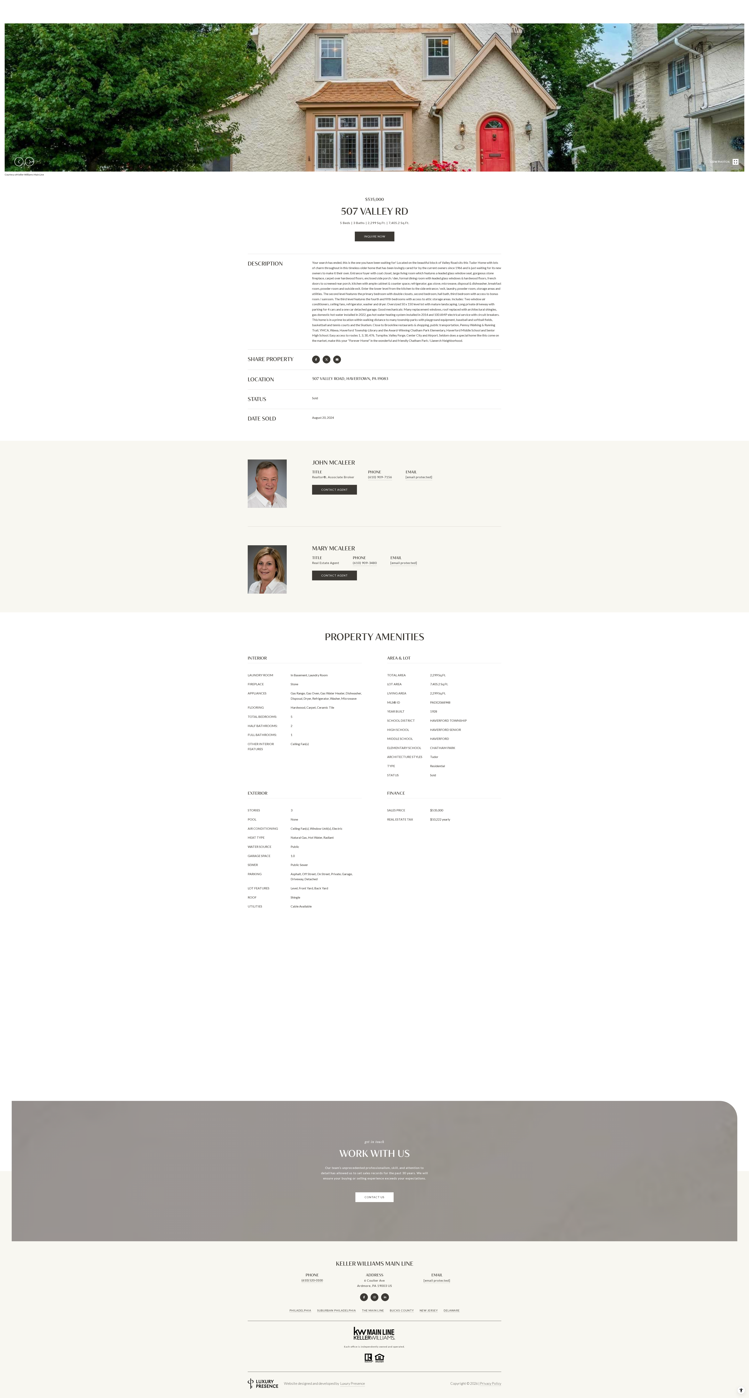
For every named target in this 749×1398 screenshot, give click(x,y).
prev (18, 161)
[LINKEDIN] (385, 1297)
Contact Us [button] (374, 1197)
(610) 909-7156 (380, 477)
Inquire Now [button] (374, 236)
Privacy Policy (490, 1383)
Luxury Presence (352, 1383)
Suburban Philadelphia (336, 1310)
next (29, 161)
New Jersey (429, 1310)
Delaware (452, 1310)
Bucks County (402, 1310)
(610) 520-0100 (312, 1280)
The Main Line (373, 1310)
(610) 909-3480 (365, 563)
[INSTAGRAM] (374, 1297)
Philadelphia (300, 1310)
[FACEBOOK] (364, 1297)
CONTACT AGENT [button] (334, 489)
